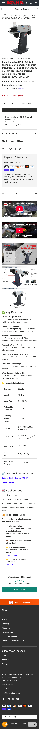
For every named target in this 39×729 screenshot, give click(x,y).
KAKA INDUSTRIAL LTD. (14, 724)
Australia (5, 660)
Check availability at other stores (16, 125)
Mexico (5, 664)
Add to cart (26, 103)
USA (4, 655)
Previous (3, 193)
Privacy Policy (7, 632)
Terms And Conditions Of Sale (13, 641)
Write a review (19, 589)
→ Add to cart (11, 555)
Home (4, 14)
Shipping (5, 85)
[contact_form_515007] (5, 724)
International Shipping (10, 636)
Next (36, 193)
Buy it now (20, 110)
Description (19, 194)
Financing (6, 628)
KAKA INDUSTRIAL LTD (10, 58)
